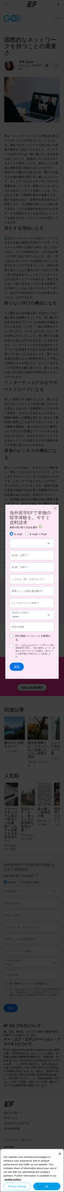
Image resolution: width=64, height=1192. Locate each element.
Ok (46, 1186)
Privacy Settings (17, 1186)
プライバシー (27, 645)
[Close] (60, 1154)
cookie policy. (12, 1179)
